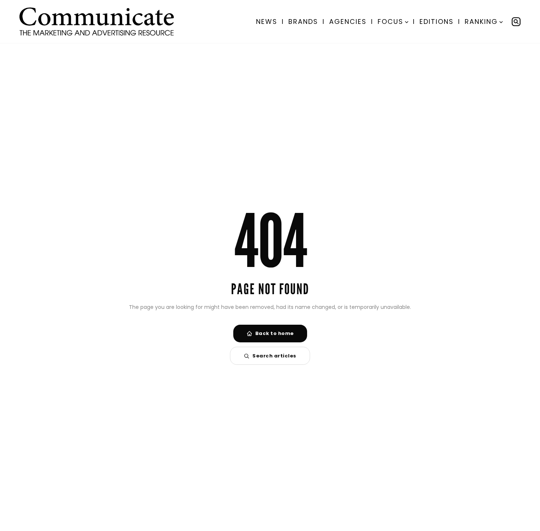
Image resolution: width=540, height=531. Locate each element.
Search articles (274, 355)
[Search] (516, 21)
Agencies (348, 21)
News (266, 21)
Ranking (481, 21)
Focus (390, 21)
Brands (303, 21)
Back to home (274, 333)
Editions (437, 21)
